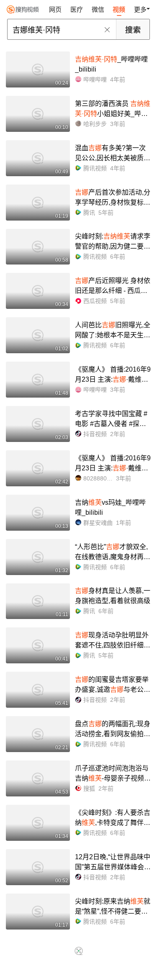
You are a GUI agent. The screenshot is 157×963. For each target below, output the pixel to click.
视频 (119, 9)
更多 (140, 9)
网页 (55, 9)
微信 (98, 9)
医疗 (76, 9)
